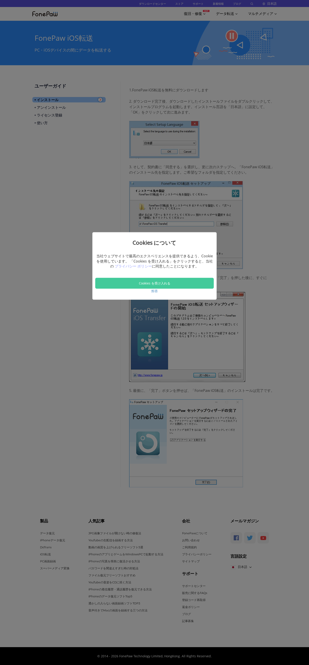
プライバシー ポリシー (133, 266)
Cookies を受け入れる (154, 283)
